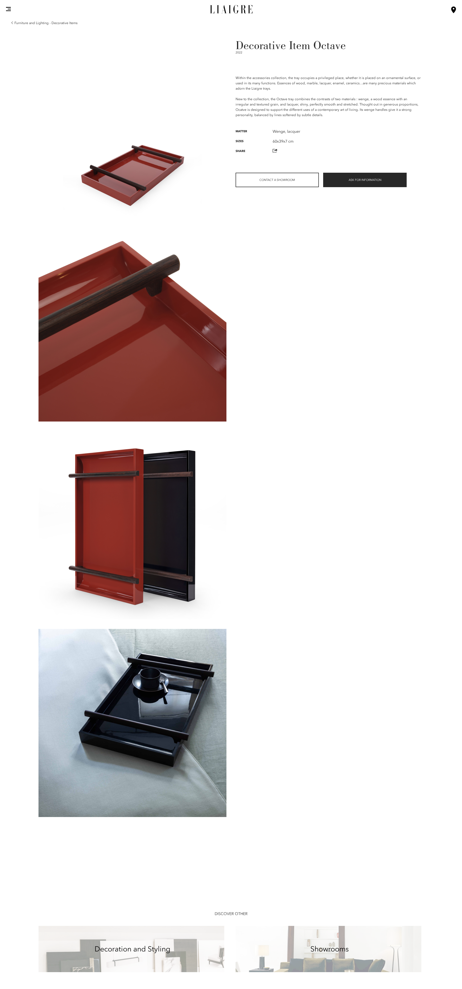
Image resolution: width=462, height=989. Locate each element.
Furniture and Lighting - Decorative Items (45, 23)
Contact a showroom (277, 180)
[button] (8, 9)
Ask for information (365, 180)
